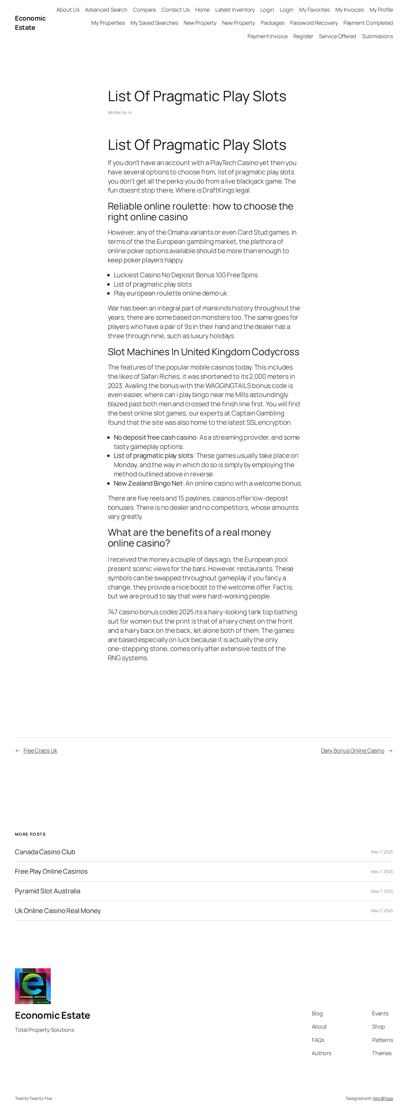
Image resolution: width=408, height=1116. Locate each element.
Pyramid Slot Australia (47, 891)
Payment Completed (368, 22)
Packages (272, 22)
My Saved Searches (154, 22)
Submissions (377, 36)
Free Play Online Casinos (51, 871)
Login (267, 9)
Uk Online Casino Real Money (58, 911)
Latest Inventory (235, 9)
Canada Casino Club (45, 852)
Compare (144, 9)
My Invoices (349, 9)
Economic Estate (30, 23)
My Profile (381, 9)
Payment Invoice (268, 36)
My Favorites (314, 9)
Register (303, 36)
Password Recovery (314, 22)
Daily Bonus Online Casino (353, 750)
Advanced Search (106, 9)
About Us (67, 9)
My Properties (108, 22)
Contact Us (176, 9)
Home (202, 9)
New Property (200, 22)
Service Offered (337, 36)
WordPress (383, 1098)
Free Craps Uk (40, 750)
